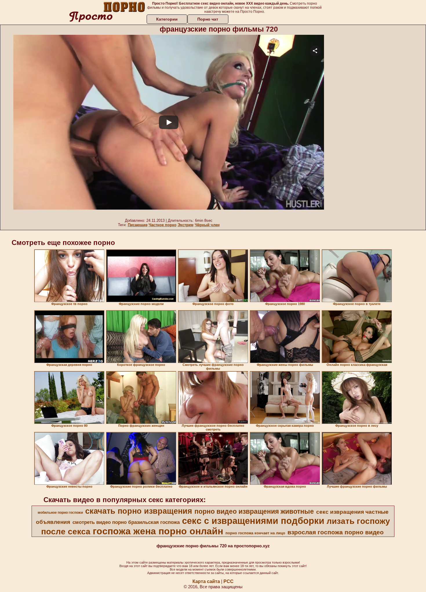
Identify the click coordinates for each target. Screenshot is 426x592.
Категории (167, 19)
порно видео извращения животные (254, 511)
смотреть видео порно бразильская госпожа (126, 522)
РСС (228, 581)
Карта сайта (206, 581)
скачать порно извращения (138, 511)
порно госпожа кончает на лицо (255, 533)
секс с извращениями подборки (253, 521)
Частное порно (162, 225)
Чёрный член (207, 225)
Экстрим (186, 225)
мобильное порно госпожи (60, 513)
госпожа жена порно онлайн (158, 531)
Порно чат (207, 19)
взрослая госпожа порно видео (335, 532)
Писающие (138, 225)
